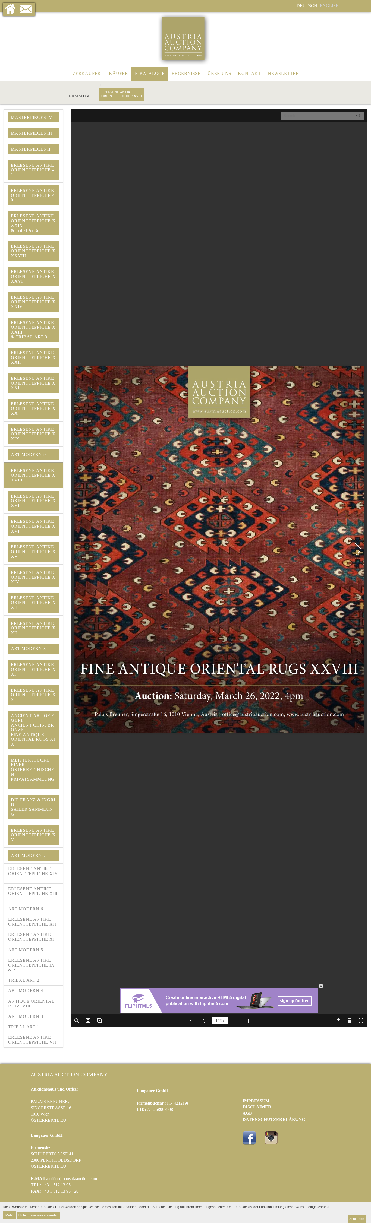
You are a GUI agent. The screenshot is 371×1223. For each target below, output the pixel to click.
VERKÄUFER (86, 73)
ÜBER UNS (219, 73)
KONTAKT (249, 73)
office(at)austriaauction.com (73, 1178)
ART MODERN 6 (25, 909)
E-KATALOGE (150, 73)
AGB (247, 1113)
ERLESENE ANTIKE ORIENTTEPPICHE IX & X (31, 965)
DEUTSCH (307, 5)
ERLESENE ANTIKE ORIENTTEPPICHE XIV (33, 873)
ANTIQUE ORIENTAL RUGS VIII (31, 1003)
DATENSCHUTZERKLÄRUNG (274, 1119)
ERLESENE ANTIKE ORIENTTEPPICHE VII (32, 1039)
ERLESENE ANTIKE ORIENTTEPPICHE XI (31, 937)
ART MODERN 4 (25, 990)
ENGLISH (329, 5)
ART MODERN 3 (25, 1016)
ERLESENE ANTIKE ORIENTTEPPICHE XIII (33, 893)
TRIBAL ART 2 (23, 980)
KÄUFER (118, 73)
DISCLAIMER (257, 1107)
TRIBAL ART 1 (23, 1027)
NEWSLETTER (283, 73)
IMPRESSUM (256, 1100)
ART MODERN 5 (25, 950)
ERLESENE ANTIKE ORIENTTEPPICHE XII (32, 921)
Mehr (9, 1215)
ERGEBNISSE (186, 73)
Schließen (356, 1219)
